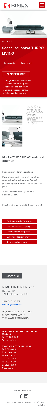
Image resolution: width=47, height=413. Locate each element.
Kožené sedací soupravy (16, 87)
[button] (12, 115)
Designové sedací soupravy (18, 80)
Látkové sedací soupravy (16, 90)
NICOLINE (7, 41)
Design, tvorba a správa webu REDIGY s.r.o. (26, 402)
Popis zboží (26, 63)
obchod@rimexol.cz (12, 304)
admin (41, 405)
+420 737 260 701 (11, 301)
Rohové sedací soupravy (16, 93)
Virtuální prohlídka (15, 318)
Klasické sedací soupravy (16, 83)
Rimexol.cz (26, 391)
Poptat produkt (16, 74)
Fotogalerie (9, 63)
